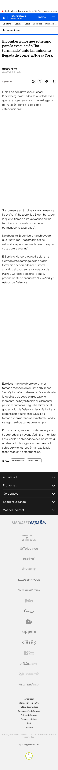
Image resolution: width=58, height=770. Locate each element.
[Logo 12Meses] (29, 653)
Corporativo (10, 493)
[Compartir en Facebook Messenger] (46, 81)
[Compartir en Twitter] (40, 81)
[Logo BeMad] (29, 621)
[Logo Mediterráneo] (29, 684)
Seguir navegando (14, 501)
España (18, 24)
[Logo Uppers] (29, 632)
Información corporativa (29, 703)
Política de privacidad (29, 707)
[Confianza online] (29, 758)
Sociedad (37, 24)
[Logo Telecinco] (29, 548)
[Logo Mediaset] (29, 524)
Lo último (7, 24)
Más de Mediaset (13, 510)
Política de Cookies (29, 715)
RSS (29, 723)
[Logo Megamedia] (30, 744)
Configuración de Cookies (29, 711)
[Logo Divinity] (29, 569)
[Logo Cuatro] (29, 559)
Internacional (51, 24)
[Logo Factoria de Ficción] (29, 590)
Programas (10, 485)
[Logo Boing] (29, 600)
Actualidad (10, 477)
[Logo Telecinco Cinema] (29, 642)
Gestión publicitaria (29, 719)
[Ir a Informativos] (18, 17)
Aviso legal (29, 699)
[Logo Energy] (29, 611)
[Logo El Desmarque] (29, 580)
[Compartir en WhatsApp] (33, 81)
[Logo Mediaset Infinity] (29, 538)
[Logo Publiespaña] (29, 674)
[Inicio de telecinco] (4, 17)
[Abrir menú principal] (53, 17)
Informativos (18, 461)
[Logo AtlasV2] (29, 663)
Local (27, 24)
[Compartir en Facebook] (53, 81)
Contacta (29, 727)
